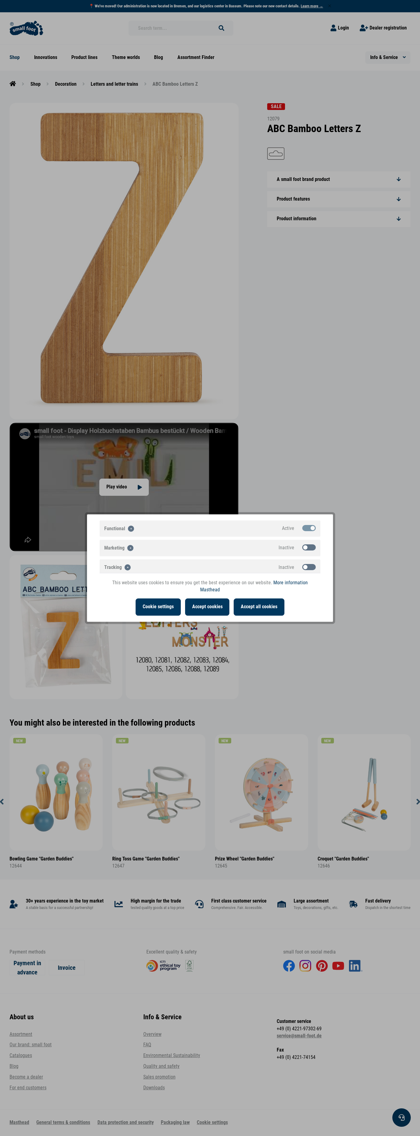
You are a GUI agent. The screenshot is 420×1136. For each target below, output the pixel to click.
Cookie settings (158, 606)
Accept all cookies (259, 606)
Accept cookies (207, 606)
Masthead (210, 590)
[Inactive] (309, 547)
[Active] (309, 528)
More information (290, 583)
